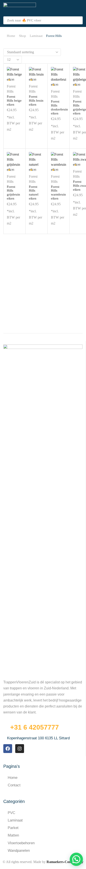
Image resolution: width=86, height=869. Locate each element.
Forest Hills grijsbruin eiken (13, 192)
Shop (22, 36)
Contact (14, 785)
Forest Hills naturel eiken (33, 192)
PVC (11, 813)
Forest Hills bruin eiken (36, 100)
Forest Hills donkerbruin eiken (59, 107)
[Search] (78, 20)
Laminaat (36, 36)
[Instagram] (19, 748)
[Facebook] (7, 748)
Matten (13, 835)
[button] (80, 8)
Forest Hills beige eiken (14, 100)
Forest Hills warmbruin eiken (58, 192)
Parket (13, 828)
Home (11, 36)
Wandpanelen (19, 850)
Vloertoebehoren (21, 843)
